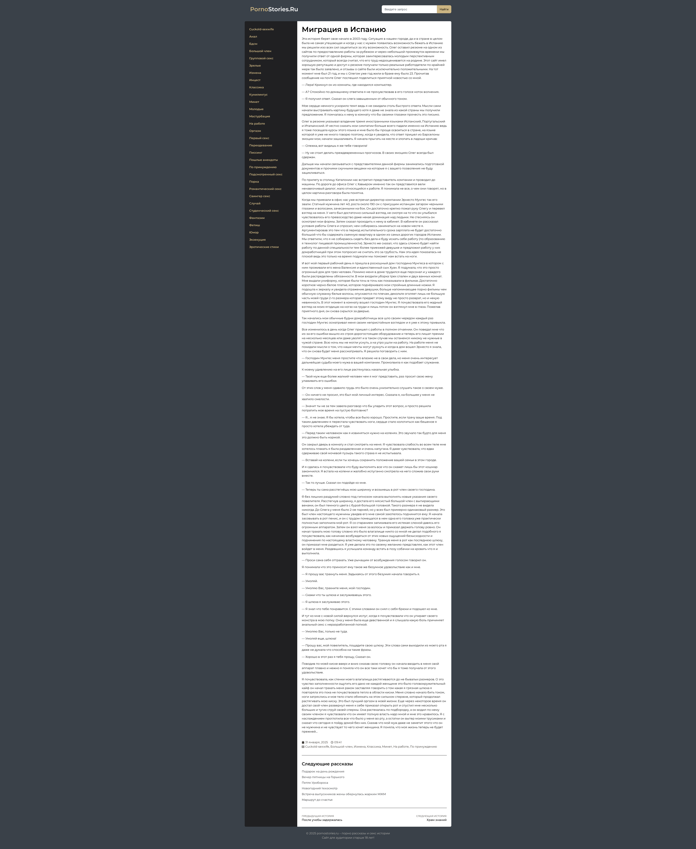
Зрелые (255, 65)
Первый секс (259, 138)
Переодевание (260, 145)
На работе (257, 123)
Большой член (260, 51)
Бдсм (253, 44)
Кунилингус (258, 94)
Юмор (254, 232)
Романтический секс (265, 189)
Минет (254, 102)
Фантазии (257, 218)
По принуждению (263, 167)
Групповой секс (261, 58)
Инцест (254, 80)
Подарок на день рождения (323, 771)
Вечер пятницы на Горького (323, 777)
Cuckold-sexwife (261, 29)
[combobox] (409, 9)
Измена (255, 73)
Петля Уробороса (315, 782)
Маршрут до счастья (317, 799)
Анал (253, 36)
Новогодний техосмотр (319, 788)
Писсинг (255, 152)
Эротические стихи (264, 247)
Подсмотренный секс (265, 174)
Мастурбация (259, 116)
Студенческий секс (264, 210)
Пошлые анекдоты (263, 160)
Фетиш (254, 225)
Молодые (256, 109)
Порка (254, 181)
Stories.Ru (274, 9)
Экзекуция (257, 239)
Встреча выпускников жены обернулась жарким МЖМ (344, 794)
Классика (256, 87)
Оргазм (255, 131)
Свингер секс (259, 196)
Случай (254, 203)
